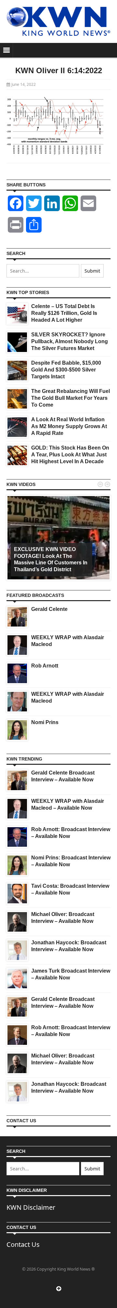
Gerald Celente (49, 609)
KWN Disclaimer (30, 1207)
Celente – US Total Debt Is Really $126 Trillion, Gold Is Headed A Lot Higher (64, 313)
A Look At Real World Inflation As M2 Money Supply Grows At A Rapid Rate (69, 426)
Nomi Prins (44, 722)
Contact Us (23, 1244)
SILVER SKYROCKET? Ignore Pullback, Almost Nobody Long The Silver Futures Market (69, 341)
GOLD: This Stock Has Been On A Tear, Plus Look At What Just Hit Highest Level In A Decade (70, 454)
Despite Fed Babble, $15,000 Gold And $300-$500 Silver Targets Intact (66, 369)
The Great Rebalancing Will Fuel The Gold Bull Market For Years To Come (70, 398)
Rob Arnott (44, 665)
